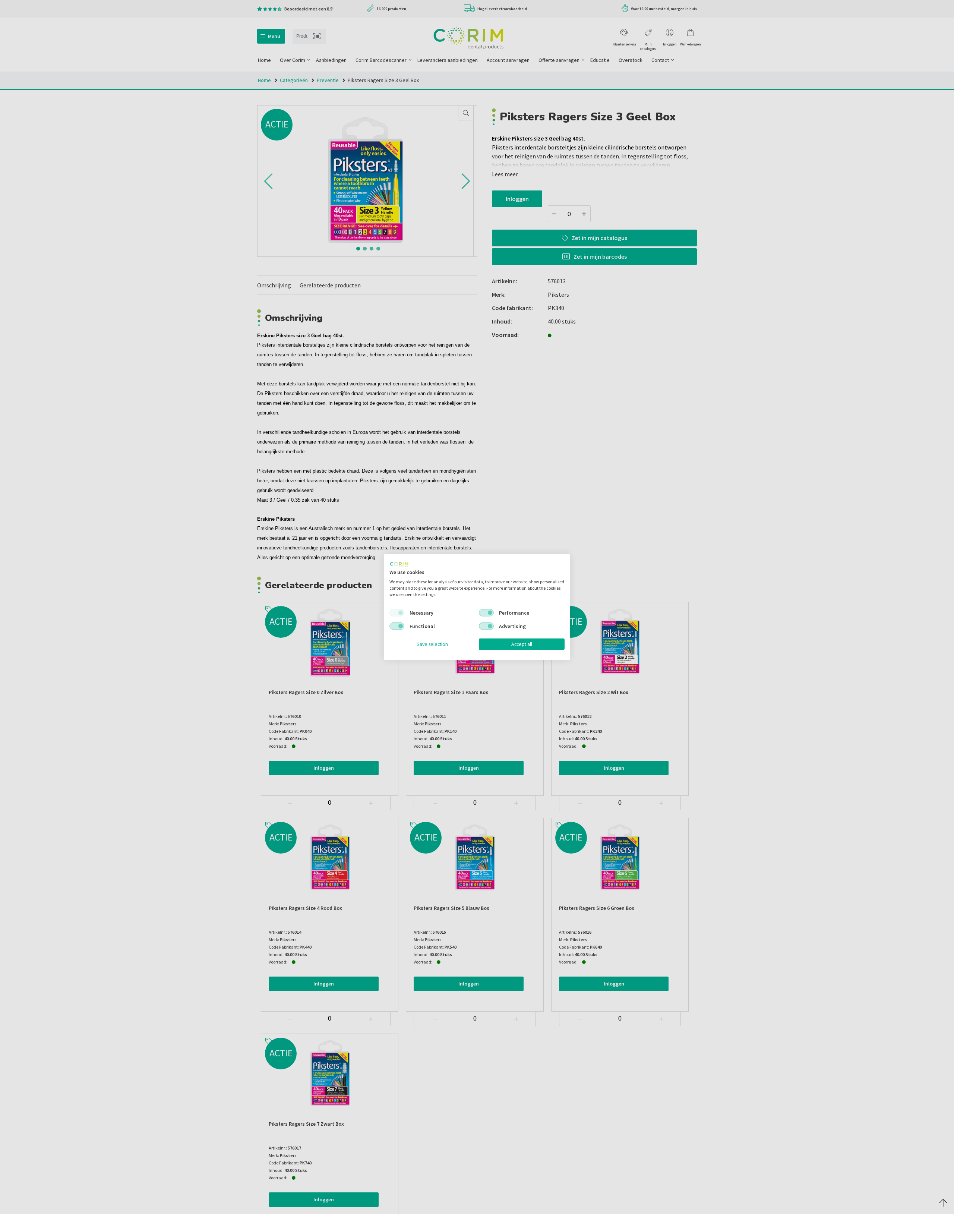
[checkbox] (396, 613)
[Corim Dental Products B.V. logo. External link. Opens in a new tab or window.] (399, 564)
